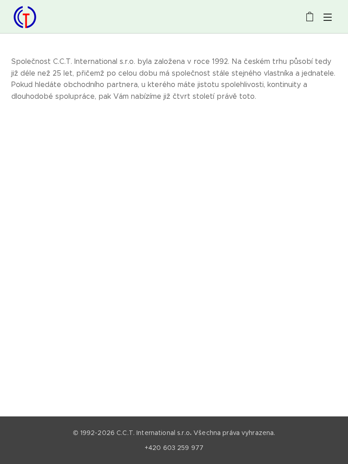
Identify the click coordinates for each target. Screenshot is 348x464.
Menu (328, 17)
